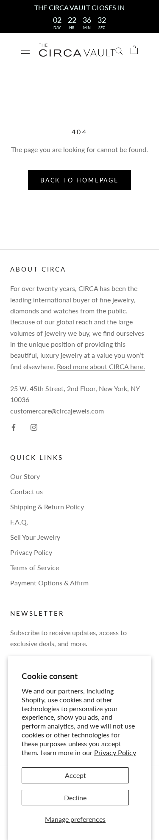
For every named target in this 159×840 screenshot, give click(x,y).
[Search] (119, 50)
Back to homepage (79, 180)
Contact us (26, 491)
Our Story (25, 476)
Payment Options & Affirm (49, 583)
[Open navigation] (25, 50)
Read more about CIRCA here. (101, 366)
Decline (75, 798)
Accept (75, 775)
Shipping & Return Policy (47, 507)
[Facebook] (13, 426)
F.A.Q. (19, 522)
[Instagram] (34, 426)
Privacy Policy (115, 752)
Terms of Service (34, 567)
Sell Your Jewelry (35, 537)
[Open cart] (134, 50)
